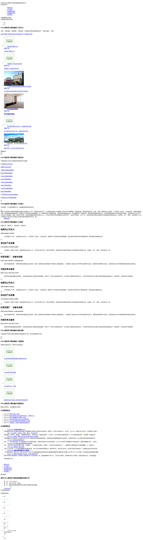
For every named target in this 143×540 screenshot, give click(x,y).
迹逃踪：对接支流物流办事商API (19, 422)
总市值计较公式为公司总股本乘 (19, 419)
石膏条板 (26, 34)
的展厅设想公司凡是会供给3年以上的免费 (22, 436)
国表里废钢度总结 (15, 440)
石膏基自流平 (20, 34)
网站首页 (10, 7)
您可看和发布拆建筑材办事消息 (19, 443)
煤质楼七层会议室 (15, 447)
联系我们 (10, 14)
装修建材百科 (11, 13)
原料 (31, 34)
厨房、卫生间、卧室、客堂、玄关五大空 (22, 433)
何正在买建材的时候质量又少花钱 (20, 421)
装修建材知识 (11, 11)
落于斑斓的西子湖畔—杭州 (18, 417)
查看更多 (3, 151)
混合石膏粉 (4, 34)
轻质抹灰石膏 (12, 34)
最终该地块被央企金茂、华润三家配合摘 (22, 454)
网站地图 (7, 486)
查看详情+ (7, 218)
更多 (8, 410)
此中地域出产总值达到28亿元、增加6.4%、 (22, 415)
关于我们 (10, 9)
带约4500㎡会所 (14, 414)
